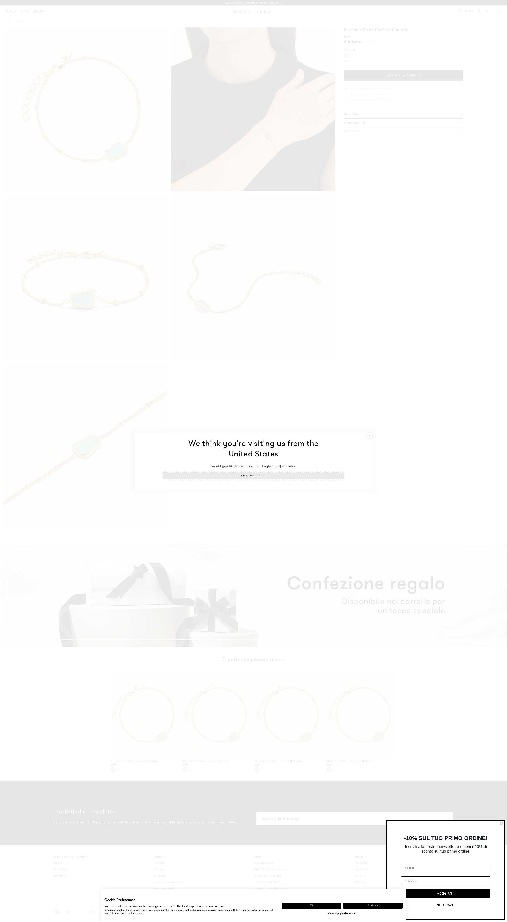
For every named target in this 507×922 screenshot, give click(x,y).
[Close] (369, 436)
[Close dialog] (502, 824)
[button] (253, 475)
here (140, 913)
